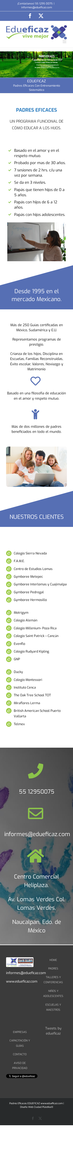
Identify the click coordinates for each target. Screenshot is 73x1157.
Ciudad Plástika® (43, 1107)
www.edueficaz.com (52, 1103)
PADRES (53, 968)
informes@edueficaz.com (36, 7)
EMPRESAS (20, 1032)
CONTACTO (20, 1054)
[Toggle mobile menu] (65, 41)
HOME (53, 960)
